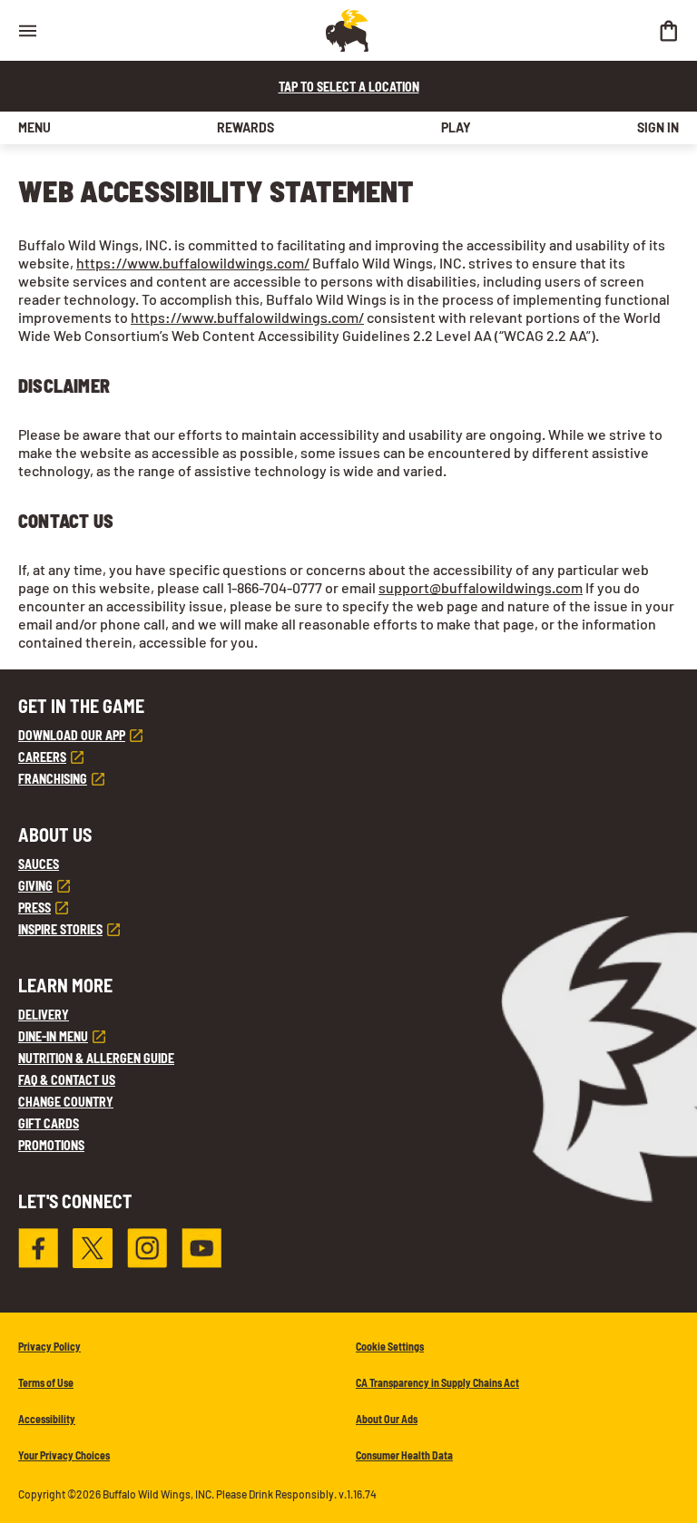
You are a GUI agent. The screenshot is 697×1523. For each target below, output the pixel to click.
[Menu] (27, 30)
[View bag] (668, 30)
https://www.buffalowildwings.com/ (192, 262)
